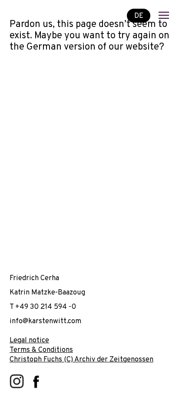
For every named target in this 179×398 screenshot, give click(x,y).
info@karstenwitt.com (45, 321)
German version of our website (93, 47)
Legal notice (29, 340)
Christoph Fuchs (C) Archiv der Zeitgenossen (81, 359)
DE (138, 15)
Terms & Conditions (41, 350)
